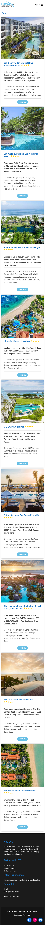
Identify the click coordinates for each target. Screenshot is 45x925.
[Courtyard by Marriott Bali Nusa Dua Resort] (22, 128)
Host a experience (10, 871)
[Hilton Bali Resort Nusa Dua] (22, 316)
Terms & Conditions (18, 911)
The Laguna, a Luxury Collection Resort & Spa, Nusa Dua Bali (22, 607)
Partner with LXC (9, 865)
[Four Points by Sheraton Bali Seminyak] (22, 222)
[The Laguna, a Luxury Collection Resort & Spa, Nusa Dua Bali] (22, 581)
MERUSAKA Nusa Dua (19, 427)
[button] (37, 5)
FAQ (8, 911)
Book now (22, 102)
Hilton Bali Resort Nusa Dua (22, 341)
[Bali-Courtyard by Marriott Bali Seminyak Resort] (22, 38)
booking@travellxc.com (11, 892)
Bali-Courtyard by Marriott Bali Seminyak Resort (18, 64)
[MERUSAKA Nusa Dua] (22, 401)
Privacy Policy (32, 911)
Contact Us (18, 915)
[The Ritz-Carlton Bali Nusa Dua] (22, 674)
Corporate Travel (9, 868)
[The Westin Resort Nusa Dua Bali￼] (22, 765)
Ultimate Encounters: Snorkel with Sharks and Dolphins (22, 880)
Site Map (26, 915)
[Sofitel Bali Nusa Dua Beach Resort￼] (22, 490)
